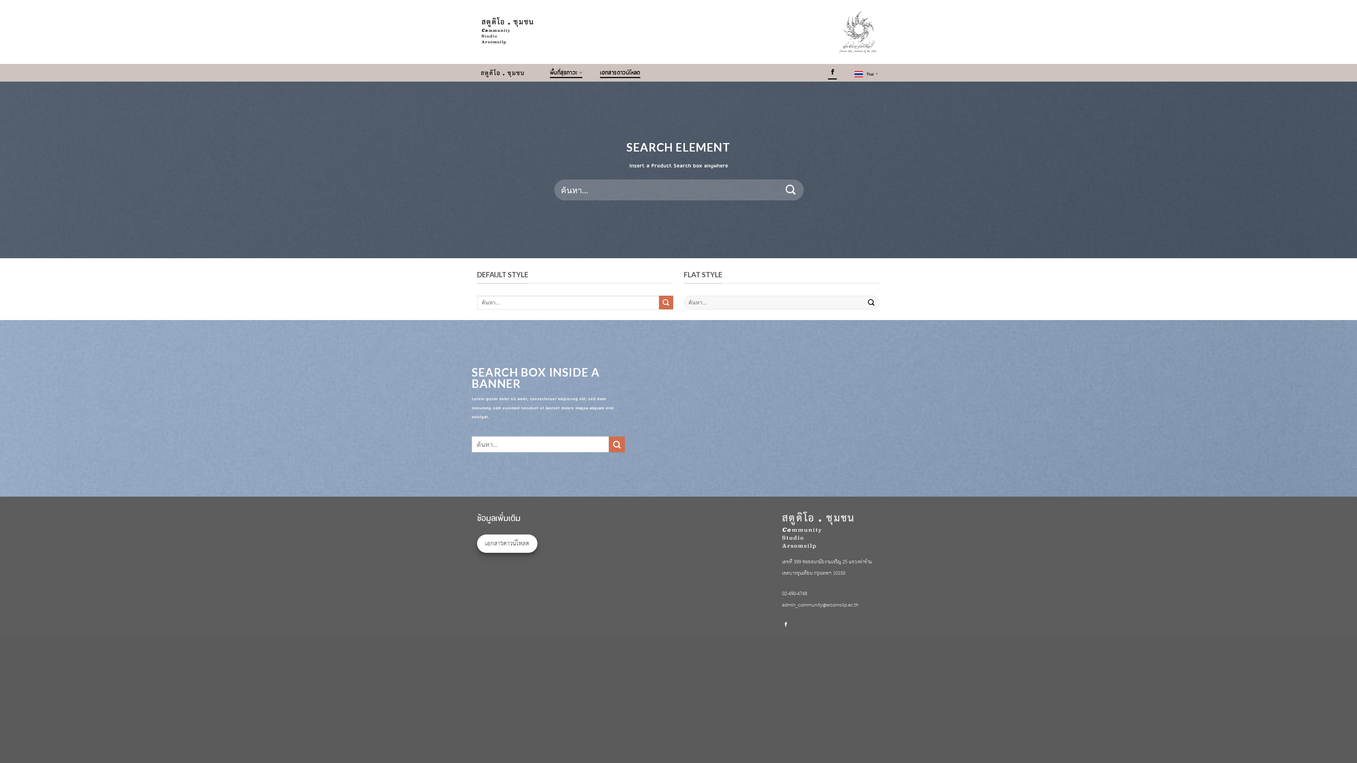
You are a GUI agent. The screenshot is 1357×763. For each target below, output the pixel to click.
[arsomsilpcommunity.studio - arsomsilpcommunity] (508, 73)
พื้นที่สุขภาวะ (564, 73)
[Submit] (790, 190)
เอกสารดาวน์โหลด (620, 73)
